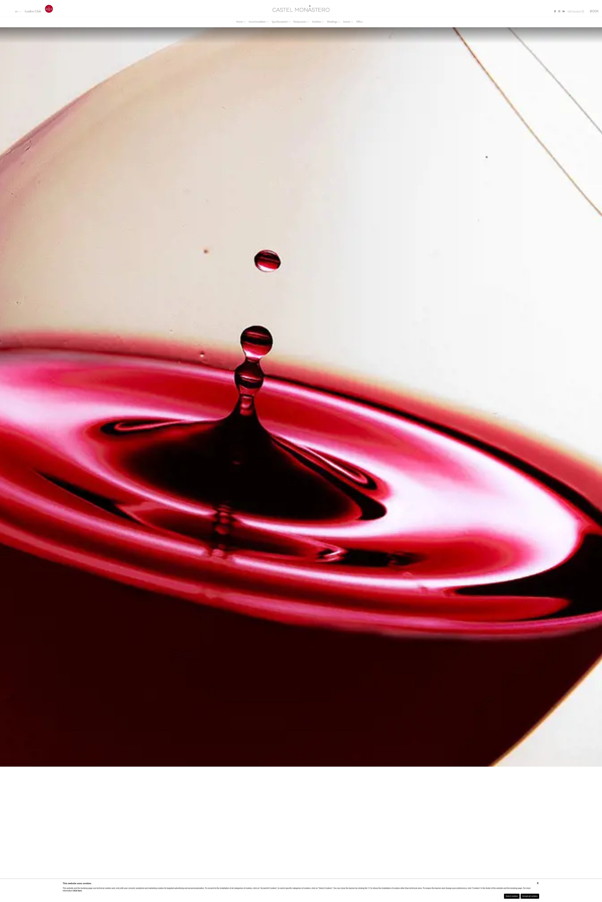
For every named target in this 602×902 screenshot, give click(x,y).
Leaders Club (33, 11)
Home (239, 21)
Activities (316, 21)
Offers (359, 21)
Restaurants (299, 21)
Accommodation (257, 21)
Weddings (332, 21)
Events (346, 21)
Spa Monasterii (280, 21)
